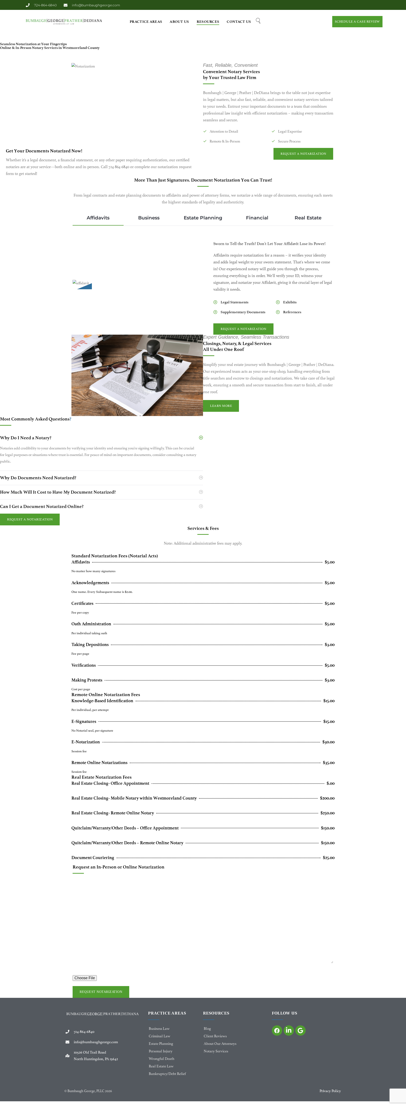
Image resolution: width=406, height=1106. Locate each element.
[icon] (277, 1030)
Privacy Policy (330, 1091)
